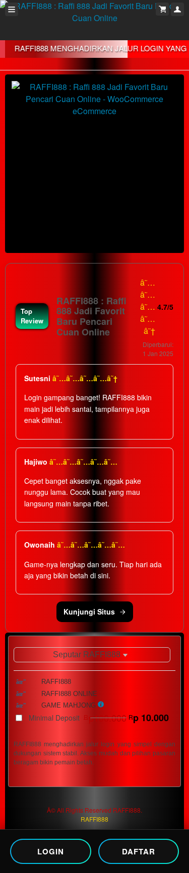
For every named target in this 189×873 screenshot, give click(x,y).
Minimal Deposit (99, 717)
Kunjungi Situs (89, 611)
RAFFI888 (94, 819)
